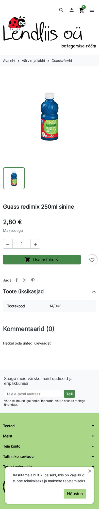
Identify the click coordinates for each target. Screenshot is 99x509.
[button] (61, 10)
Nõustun (75, 493)
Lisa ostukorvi (42, 260)
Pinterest (33, 280)
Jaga (16, 280)
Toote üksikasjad (23, 291)
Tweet (25, 280)
